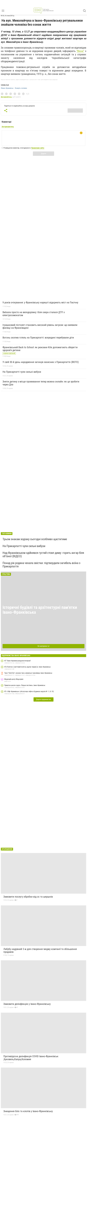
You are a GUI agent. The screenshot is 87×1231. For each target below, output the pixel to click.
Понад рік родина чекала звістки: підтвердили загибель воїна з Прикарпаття (41, 564)
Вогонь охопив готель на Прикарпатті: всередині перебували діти (38, 337)
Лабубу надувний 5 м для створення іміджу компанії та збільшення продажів (40, 951)
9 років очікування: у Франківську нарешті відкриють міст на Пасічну (40, 302)
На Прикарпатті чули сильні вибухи (22, 371)
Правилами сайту (37, 148)
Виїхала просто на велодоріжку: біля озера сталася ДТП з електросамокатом (34, 314)
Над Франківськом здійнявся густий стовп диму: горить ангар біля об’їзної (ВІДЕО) (43, 554)
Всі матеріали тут (44, 646)
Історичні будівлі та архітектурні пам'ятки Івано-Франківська (40, 610)
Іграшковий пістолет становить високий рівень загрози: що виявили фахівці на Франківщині (40, 326)
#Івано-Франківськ (7, 88)
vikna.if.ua (5, 85)
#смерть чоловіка (21, 88)
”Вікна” (80, 51)
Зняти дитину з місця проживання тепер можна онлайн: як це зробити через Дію (41, 383)
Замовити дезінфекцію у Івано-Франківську (27, 1003)
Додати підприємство (43, 699)
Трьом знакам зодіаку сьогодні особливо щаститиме (35, 539)
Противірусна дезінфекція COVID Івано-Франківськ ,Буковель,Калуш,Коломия (30, 1058)
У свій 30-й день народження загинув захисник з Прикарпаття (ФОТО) (41, 362)
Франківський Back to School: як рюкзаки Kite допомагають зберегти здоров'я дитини (40, 349)
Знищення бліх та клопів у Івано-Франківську (28, 1111)
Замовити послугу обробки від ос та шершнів (28, 896)
